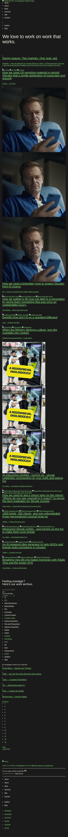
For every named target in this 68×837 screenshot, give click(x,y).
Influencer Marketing (11, 627)
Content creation (10, 615)
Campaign (8, 612)
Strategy (7, 657)
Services (7, 11)
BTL (5, 609)
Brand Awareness (10, 603)
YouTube (7, 817)
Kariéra (7, 25)
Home (6, 3)
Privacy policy (7, 830)
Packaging (8, 639)
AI (5, 597)
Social (6, 654)
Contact (7, 17)
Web (6, 660)
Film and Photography (12, 624)
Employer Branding (11, 621)
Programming (9, 651)
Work (6, 9)
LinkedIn (7, 824)
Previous (5, 701)
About (6, 6)
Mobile (6, 630)
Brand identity (9, 606)
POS (6, 642)
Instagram (7, 811)
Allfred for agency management (42, 765)
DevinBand (20, 1)
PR (5, 645)
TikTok (6, 828)
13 (5, 739)
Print (6, 648)
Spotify (6, 821)
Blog (6, 28)
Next (4, 747)
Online (6, 633)
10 (5, 730)
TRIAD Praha (29, 1)
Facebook (8, 814)
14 (5, 742)
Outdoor (7, 636)
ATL (5, 600)
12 (5, 736)
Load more (6, 749)
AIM (5, 14)
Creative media (9, 618)
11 (5, 733)
